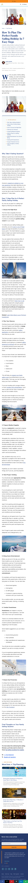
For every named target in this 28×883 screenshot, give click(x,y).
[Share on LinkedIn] (21, 881)
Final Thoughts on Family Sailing (13, 144)
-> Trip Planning (8, 28)
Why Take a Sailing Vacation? (14, 122)
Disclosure (10, 877)
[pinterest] (3, 867)
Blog (11, 872)
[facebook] (9, 867)
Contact (22, 872)
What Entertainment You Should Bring (14, 137)
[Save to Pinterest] (11, 881)
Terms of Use (14, 877)
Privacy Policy (4, 877)
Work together (16, 872)
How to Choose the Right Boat (14, 127)
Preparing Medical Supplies (13, 131)
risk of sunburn (10, 707)
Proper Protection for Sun (13, 141)
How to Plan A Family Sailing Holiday (13, 125)
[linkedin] (15, 867)
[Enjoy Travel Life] (2, 4)
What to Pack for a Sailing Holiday (13, 134)
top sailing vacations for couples (14, 750)
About (3, 872)
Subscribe (14, 847)
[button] (20, 4)
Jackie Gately (9, 61)
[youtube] (12, 867)
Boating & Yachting (10, 757)
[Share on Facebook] (2, 881)
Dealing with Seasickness (13, 139)
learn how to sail (19, 301)
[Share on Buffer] (16, 881)
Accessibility (20, 877)
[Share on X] (7, 881)
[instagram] (6, 867)
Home (3, 28)
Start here (7, 872)
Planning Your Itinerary (12, 129)
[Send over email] (25, 881)
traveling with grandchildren (14, 387)
